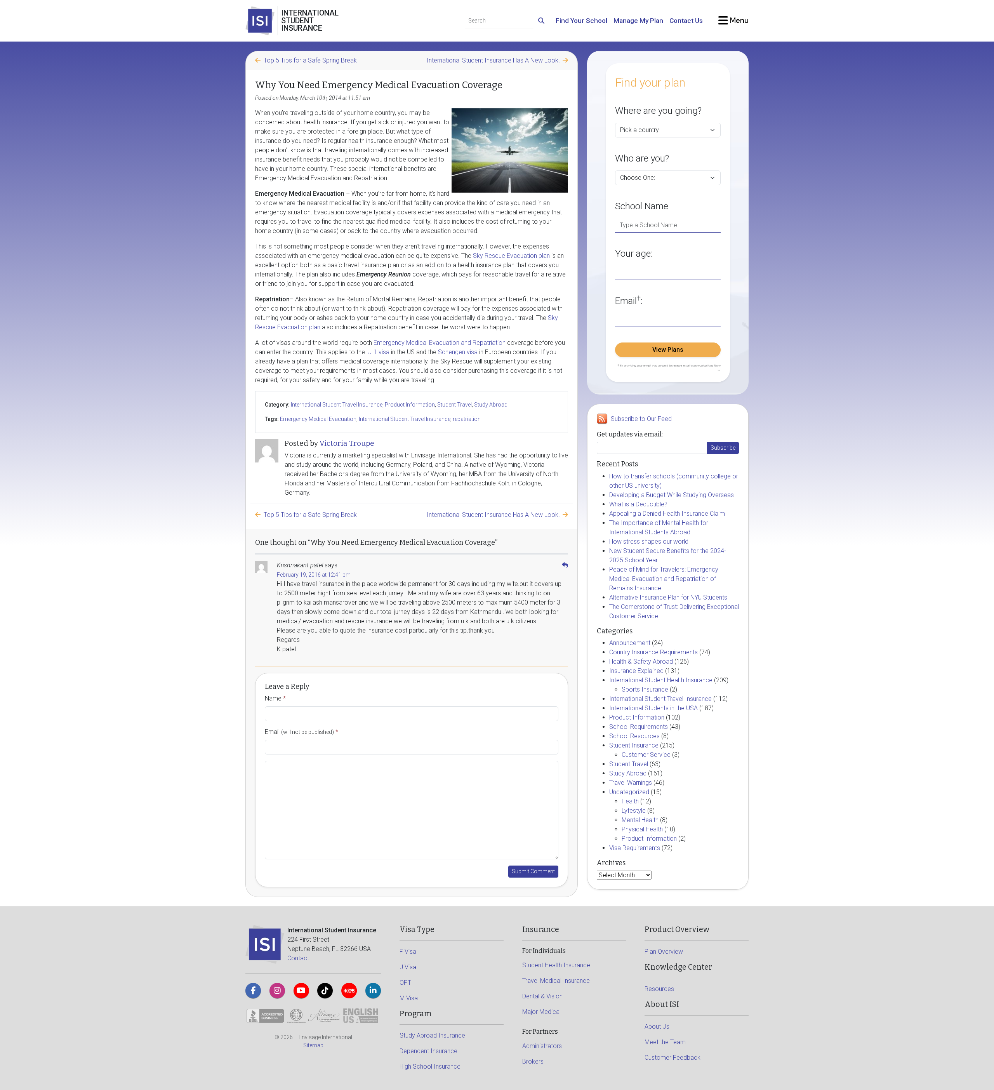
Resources (659, 989)
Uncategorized (629, 792)
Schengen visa (458, 352)
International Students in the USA (653, 708)
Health (630, 801)
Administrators (542, 1046)
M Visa (409, 998)
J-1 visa (378, 352)
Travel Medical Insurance (556, 980)
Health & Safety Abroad (641, 661)
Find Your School (581, 20)
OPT (405, 982)
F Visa (408, 951)
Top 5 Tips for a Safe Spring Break (310, 60)
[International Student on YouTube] (301, 990)
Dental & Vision (542, 996)
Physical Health (642, 829)
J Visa (408, 967)
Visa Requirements (634, 848)
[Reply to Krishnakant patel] (565, 565)
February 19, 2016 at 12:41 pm (314, 575)
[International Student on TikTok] (325, 990)
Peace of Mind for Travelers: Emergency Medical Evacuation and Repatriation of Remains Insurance (663, 579)
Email (301, 731)
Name (275, 698)
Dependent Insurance (428, 1051)
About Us (657, 1026)
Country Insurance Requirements (653, 652)
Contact (298, 958)
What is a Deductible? (638, 504)
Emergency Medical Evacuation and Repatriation (440, 342)
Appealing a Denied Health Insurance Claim (667, 513)
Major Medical (541, 1011)
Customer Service (646, 754)
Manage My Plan (638, 20)
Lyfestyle (634, 810)
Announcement (629, 643)
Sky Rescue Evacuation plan (511, 255)
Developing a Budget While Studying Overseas (671, 495)
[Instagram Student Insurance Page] (277, 990)
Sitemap (313, 1045)
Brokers (533, 1061)
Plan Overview (664, 951)
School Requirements (638, 726)
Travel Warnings (630, 782)
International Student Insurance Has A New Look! (493, 60)
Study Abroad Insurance (432, 1035)
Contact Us (686, 20)
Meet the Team (665, 1042)
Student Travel (454, 405)
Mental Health (640, 820)
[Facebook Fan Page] (253, 990)
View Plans (667, 349)
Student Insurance (634, 745)
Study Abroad (490, 405)
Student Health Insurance (556, 965)
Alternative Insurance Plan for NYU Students (668, 597)
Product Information (410, 405)
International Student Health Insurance (660, 680)
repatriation (467, 419)
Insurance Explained (636, 671)
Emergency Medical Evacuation (318, 419)
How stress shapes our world (648, 541)
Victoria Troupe (347, 443)
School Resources (634, 736)
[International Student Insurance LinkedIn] (373, 990)
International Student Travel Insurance (336, 405)
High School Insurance (430, 1066)
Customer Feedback (672, 1057)
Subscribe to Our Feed (641, 418)
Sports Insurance (645, 689)
